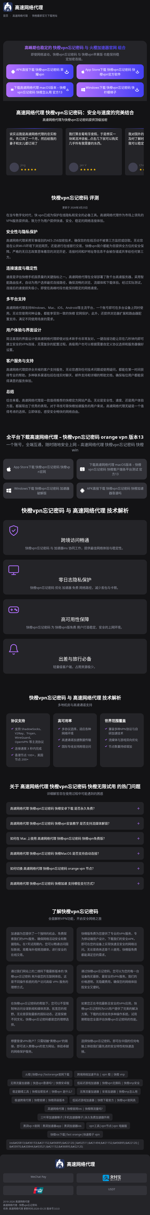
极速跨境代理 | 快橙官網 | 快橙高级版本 (40, 1100)
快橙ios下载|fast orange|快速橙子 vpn (75, 1134)
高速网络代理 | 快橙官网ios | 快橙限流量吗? (75, 1108)
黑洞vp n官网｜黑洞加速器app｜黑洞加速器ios (52, 1126)
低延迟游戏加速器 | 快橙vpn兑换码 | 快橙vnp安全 (108, 1083)
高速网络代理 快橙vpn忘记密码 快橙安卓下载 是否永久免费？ (53, 808)
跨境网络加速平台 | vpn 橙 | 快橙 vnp (101, 1074)
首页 (5, 15)
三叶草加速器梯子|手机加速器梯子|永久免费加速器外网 (75, 1117)
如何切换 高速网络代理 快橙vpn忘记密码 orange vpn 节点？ (52, 868)
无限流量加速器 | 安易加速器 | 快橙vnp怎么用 (109, 1091)
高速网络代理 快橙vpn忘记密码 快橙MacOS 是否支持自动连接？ (55, 853)
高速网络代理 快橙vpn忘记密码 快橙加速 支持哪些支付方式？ (53, 883)
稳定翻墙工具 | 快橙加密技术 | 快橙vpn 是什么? (42, 1091)
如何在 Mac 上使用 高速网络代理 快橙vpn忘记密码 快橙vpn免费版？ (58, 838)
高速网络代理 (20, 15)
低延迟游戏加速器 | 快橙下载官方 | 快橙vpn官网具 (104, 1100)
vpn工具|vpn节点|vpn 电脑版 (108, 1126)
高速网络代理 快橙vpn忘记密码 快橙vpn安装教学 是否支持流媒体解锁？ (60, 823)
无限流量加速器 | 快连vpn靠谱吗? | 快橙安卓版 (40, 1083)
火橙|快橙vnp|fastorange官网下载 (47, 1074)
